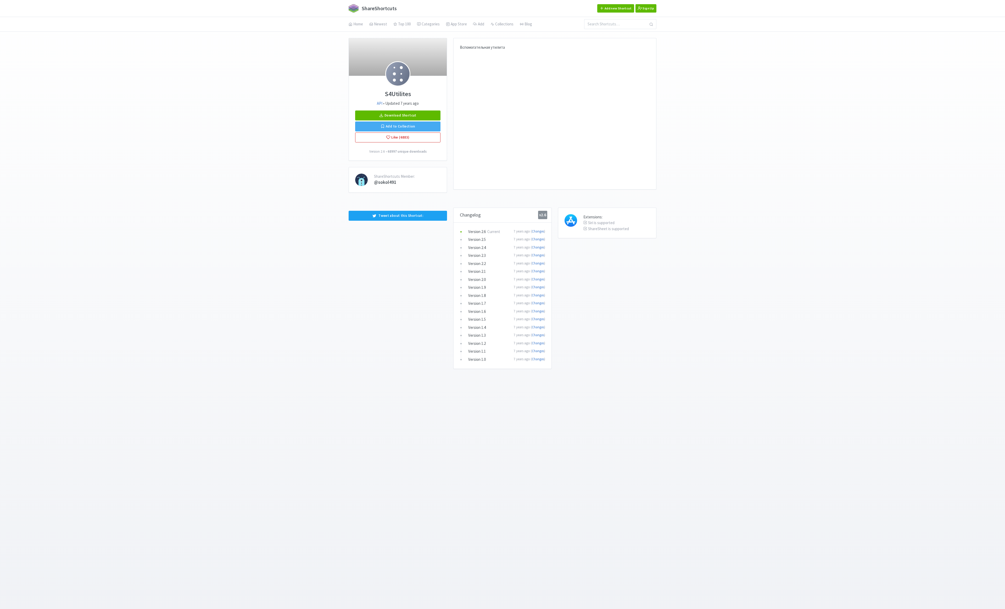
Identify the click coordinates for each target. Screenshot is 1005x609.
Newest (380, 23)
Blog (528, 23)
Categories (431, 23)
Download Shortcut (400, 115)
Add (481, 23)
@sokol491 (385, 182)
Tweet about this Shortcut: (400, 215)
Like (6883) (400, 137)
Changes (538, 231)
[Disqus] (555, 115)
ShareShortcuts (379, 8)
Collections (504, 23)
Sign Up (648, 8)
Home (358, 23)
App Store (459, 23)
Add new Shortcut (618, 8)
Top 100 (404, 23)
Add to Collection (400, 126)
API (379, 103)
